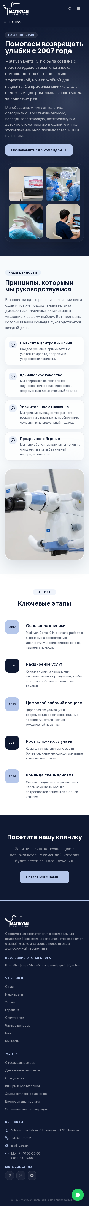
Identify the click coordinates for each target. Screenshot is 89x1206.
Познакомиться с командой (36, 150)
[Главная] (4, 22)
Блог (8, 1033)
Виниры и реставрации (22, 1086)
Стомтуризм (14, 1017)
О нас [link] (16, 22)
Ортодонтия (14, 1078)
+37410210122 (21, 1138)
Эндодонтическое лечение (26, 1093)
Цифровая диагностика (22, 1101)
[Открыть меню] (79, 9)
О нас (9, 986)
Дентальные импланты (22, 1070)
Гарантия (12, 1010)
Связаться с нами (42, 877)
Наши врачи (14, 994)
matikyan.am (20, 1145)
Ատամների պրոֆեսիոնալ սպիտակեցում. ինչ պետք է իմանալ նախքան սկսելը (44, 965)
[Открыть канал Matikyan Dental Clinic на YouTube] (32, 1175)
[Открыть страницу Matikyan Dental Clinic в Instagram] (20, 1175)
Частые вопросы (17, 1025)
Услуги (10, 1002)
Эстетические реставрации (26, 1109)
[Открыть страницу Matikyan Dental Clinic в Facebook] (9, 1175)
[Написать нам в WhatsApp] (78, 1195)
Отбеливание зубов (20, 1062)
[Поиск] (70, 9)
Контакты (12, 1041)
